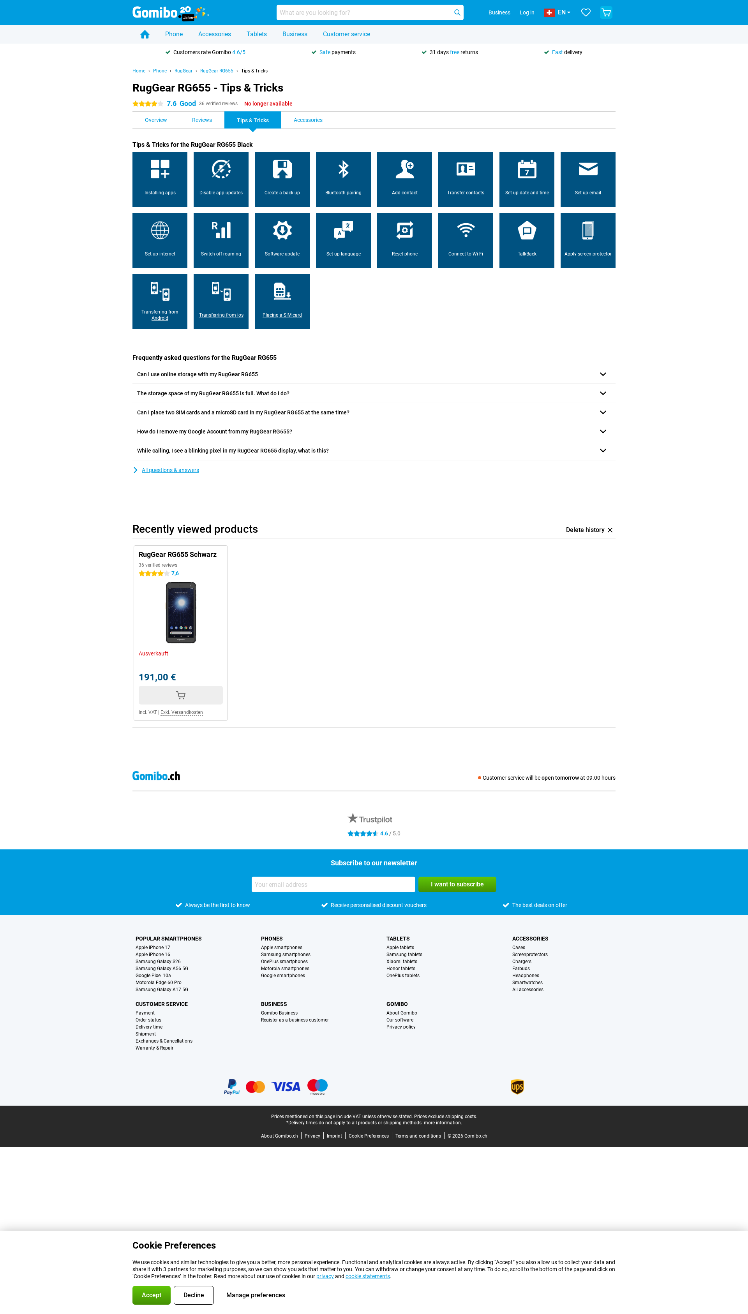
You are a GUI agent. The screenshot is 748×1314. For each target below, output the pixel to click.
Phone (174, 34)
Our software (399, 1020)
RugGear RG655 (216, 71)
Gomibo (397, 1004)
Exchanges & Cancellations (164, 1041)
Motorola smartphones (285, 968)
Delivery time (149, 1027)
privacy (325, 1276)
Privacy (312, 1136)
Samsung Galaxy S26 (158, 961)
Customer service (346, 34)
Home (138, 71)
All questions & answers (170, 470)
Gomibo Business (279, 1013)
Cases (518, 947)
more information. (443, 1123)
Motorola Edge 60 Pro (159, 982)
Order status (148, 1020)
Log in (527, 12)
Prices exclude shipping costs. (445, 1116)
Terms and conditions (418, 1136)
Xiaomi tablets (401, 961)
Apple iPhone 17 (153, 947)
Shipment (146, 1034)
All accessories (527, 989)
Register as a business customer (295, 1020)
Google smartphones (283, 975)
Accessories (214, 34)
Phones (272, 938)
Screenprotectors (530, 954)
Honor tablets (400, 968)
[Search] (457, 12)
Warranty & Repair (154, 1048)
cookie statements (368, 1276)
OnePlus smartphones (284, 961)
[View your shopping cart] (606, 12)
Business (294, 34)
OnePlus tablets (403, 975)
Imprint (334, 1136)
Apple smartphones (281, 947)
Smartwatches (527, 982)
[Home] (144, 34)
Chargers (521, 961)
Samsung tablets (404, 954)
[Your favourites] (586, 12)
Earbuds (521, 968)
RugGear (183, 71)
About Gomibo (401, 1013)
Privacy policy (401, 1027)
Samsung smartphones (285, 954)
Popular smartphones (169, 938)
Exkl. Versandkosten (182, 712)
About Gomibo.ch (279, 1136)
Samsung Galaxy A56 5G (162, 968)
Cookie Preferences (369, 1136)
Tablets (257, 34)
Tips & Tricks (254, 71)
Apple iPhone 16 (153, 954)
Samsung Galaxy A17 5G (162, 989)
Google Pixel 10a (153, 975)
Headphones (525, 975)
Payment (145, 1013)
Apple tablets (400, 947)
